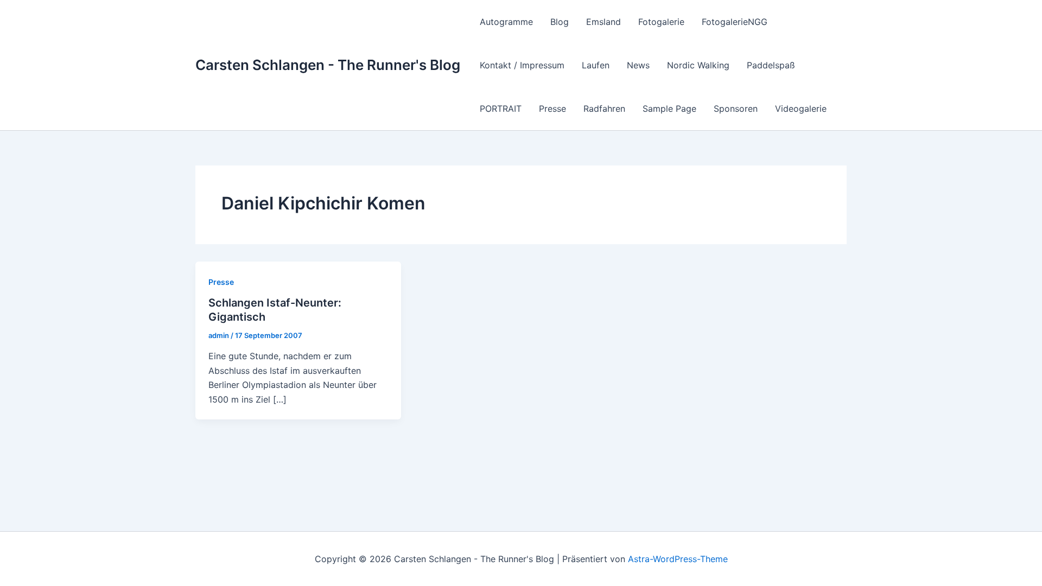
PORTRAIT (501, 108)
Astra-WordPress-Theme (678, 558)
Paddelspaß (771, 65)
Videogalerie (801, 108)
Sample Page (669, 108)
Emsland (603, 21)
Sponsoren (736, 108)
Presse (552, 108)
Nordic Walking (698, 65)
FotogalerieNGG (734, 21)
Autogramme (506, 21)
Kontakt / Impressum (522, 65)
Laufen (595, 65)
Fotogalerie (661, 21)
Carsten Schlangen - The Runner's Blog (327, 64)
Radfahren (604, 108)
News (638, 65)
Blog (559, 21)
